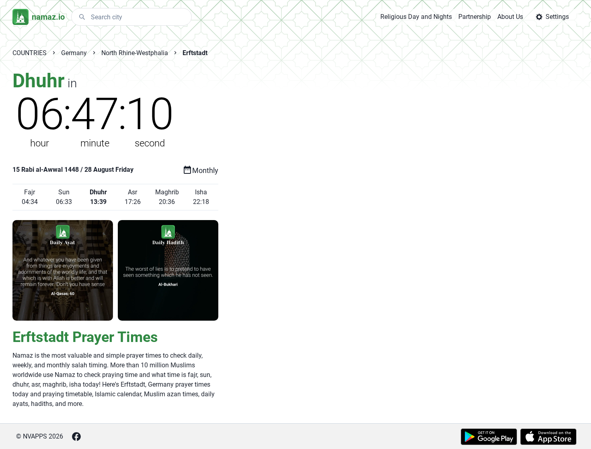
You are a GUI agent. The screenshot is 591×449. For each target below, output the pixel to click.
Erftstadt (195, 53)
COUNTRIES (29, 53)
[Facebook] (76, 436)
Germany (74, 53)
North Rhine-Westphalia (134, 53)
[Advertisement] (381, 198)
